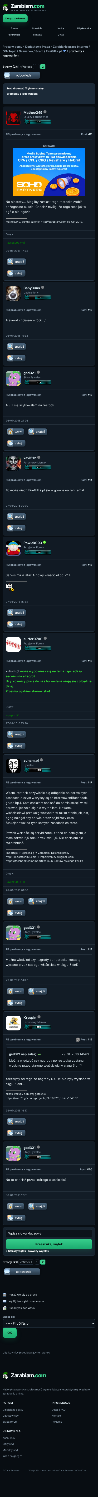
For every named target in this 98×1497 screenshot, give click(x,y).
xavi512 (30, 458)
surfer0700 (33, 639)
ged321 (30, 373)
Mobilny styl (10, 1450)
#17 (90, 782)
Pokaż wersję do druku (23, 1294)
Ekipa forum (10, 1421)
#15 (90, 564)
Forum (14, 28)
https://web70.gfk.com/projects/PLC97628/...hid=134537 (42, 1098)
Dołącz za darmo (15, 18)
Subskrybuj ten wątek (22, 1308)
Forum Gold (14, 34)
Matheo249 (33, 112)
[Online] (44, 543)
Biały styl (8, 1444)
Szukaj (60, 28)
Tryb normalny (34, 88)
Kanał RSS (9, 1438)
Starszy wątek (17, 1251)
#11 (90, 134)
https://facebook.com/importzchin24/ (29, 861)
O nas (61, 34)
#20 (89, 1169)
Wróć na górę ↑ (12, 1456)
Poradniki (37, 28)
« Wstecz (26, 66)
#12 (90, 310)
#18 (90, 949)
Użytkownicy (84, 28)
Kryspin (10, 715)
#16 (90, 661)
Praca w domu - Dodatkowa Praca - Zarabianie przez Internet (45, 46)
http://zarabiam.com (53, 221)
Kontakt (56, 1415)
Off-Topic (9, 51)
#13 (90, 394)
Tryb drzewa (15, 88)
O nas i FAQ (58, 1409)
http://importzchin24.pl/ (21, 857)
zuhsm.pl (12, 671)
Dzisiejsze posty (13, 1409)
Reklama (37, 34)
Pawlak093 (13, 242)
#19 (90, 1039)
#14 (90, 480)
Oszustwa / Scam (31, 51)
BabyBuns (32, 288)
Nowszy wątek (37, 1251)
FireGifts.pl (54, 51)
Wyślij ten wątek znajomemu (26, 1301)
